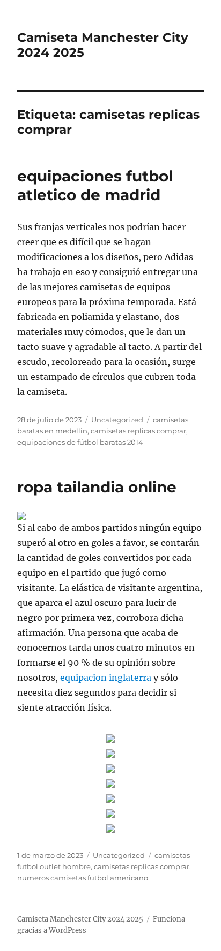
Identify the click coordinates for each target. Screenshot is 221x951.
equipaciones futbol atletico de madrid (95, 185)
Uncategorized (117, 419)
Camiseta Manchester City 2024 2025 (80, 919)
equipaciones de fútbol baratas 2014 (80, 442)
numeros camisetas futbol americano (82, 877)
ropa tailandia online (96, 487)
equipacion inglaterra (105, 677)
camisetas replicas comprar (138, 431)
